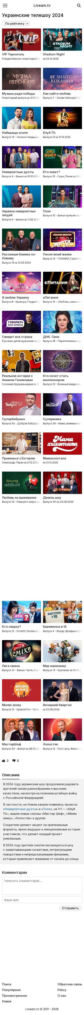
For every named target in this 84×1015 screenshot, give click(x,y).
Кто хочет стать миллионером (55, 378)
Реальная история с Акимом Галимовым (17, 378)
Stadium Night (54, 54)
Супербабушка (13, 419)
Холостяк (50, 744)
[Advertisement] (42, 553)
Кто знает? (51, 172)
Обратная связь (69, 984)
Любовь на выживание (19, 497)
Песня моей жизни (57, 254)
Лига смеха (11, 666)
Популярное (11, 990)
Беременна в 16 (54, 626)
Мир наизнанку (54, 666)
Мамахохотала (54, 458)
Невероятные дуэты (18, 172)
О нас (61, 995)
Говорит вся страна (17, 337)
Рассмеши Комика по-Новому (19, 256)
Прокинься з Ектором (18, 458)
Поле (47, 211)
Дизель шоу (52, 497)
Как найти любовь (57, 93)
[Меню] (5, 5)
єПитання (50, 297)
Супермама (52, 419)
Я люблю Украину (15, 297)
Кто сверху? (11, 626)
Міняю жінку (11, 705)
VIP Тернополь (13, 54)
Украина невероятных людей (19, 213)
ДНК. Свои (51, 337)
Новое (6, 1001)
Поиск (6, 984)
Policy (61, 990)
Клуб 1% (49, 133)
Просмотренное (14, 995)
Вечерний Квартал (57, 705)
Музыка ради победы (18, 93)
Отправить (70, 908)
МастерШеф (11, 744)
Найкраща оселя (15, 133)
